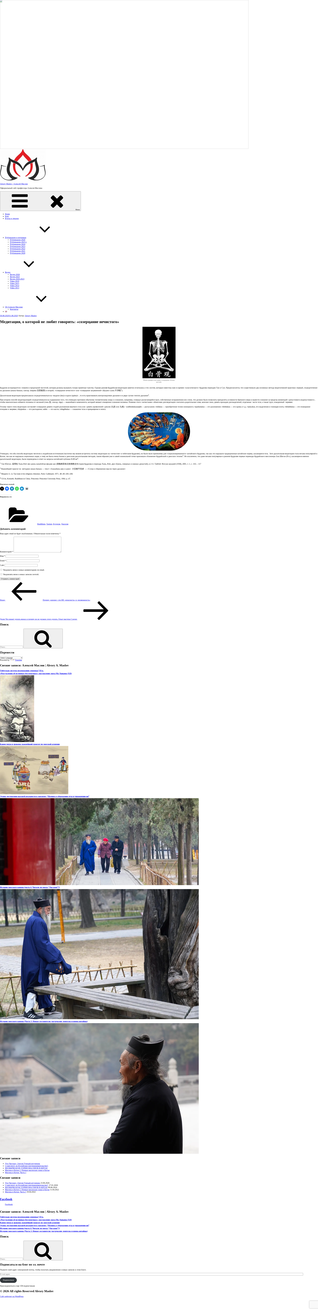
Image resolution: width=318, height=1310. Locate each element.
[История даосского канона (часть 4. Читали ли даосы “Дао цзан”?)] (99, 1018)
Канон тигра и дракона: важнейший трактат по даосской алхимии (30, 744)
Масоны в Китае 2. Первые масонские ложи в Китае (27, 1170)
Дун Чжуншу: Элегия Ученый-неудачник (22, 1164)
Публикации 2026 (17, 240)
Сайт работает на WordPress (11, 1296)
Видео (7, 272)
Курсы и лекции (12, 218)
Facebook (6, 1199)
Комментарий (6, 552)
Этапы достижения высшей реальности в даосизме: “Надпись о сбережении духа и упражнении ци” (44, 796)
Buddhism (41, 524)
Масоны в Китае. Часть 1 (15, 1172)
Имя (2, 556)
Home (7, 214)
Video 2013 (14, 288)
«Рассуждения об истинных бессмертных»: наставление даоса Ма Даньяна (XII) (36, 673)
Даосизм (64, 524)
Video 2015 (14, 283)
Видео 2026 (15, 274)
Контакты (14, 309)
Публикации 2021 (17, 251)
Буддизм (56, 524)
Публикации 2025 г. (18, 242)
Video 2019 (14, 281)
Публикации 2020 (17, 253)
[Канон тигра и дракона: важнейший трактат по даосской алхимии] (34, 793)
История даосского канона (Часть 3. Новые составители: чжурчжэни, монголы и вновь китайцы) (44, 1021)
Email (3, 561)
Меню (78, 210)
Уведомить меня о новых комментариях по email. (23, 570)
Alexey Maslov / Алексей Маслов (14, 184)
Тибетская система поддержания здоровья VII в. (22, 671)
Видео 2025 (15, 277)
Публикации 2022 (17, 249)
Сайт (2, 565)
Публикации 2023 (17, 246)
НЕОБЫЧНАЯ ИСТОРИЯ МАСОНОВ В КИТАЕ (26, 1168)
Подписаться (8, 1280)
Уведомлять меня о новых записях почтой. (21, 574)
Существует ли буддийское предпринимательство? (26, 1166)
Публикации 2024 (17, 244)
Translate (18, 660)
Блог (7, 216)
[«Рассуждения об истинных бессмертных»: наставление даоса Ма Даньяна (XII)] (17, 741)
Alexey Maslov (31, 316)
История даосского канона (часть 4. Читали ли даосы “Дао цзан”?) (30, 887)
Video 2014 (14, 286)
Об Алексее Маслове (14, 307)
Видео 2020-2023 (17, 279)
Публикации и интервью (15, 238)
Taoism (49, 524)
